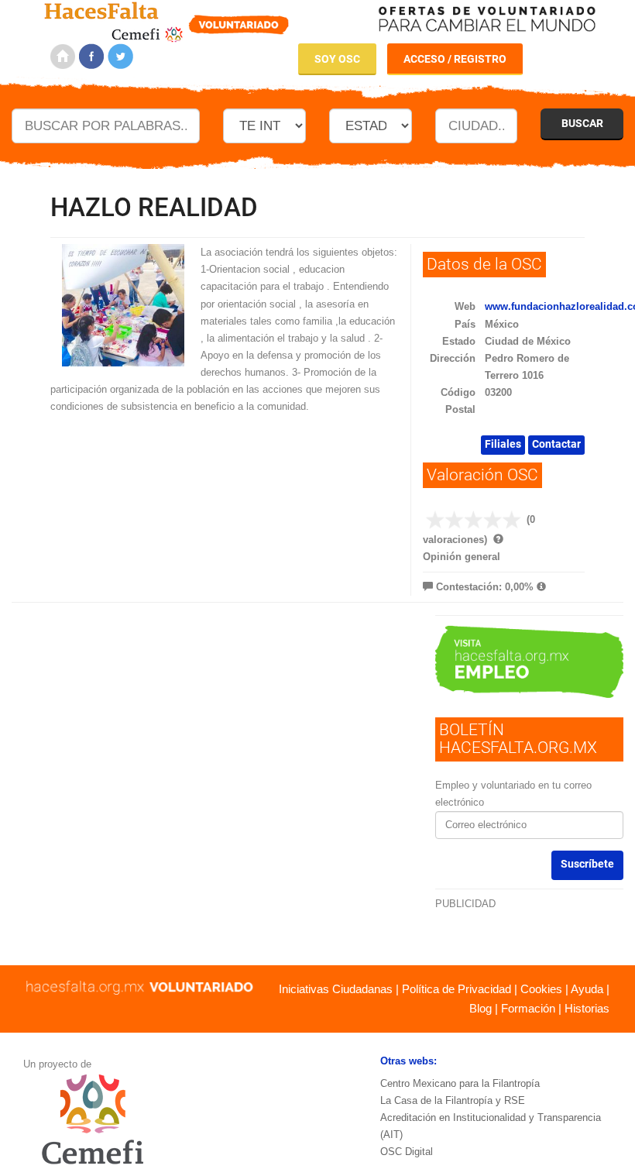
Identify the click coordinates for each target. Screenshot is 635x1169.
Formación (528, 1008)
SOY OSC (337, 59)
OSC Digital (406, 1151)
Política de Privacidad (456, 988)
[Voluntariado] (167, 20)
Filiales (503, 444)
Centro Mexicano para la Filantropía (460, 1083)
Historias (587, 1008)
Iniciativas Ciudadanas (336, 988)
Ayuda (587, 988)
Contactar (556, 444)
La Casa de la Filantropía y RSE (452, 1100)
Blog (480, 1008)
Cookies (541, 988)
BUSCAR (582, 123)
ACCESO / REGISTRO (454, 59)
